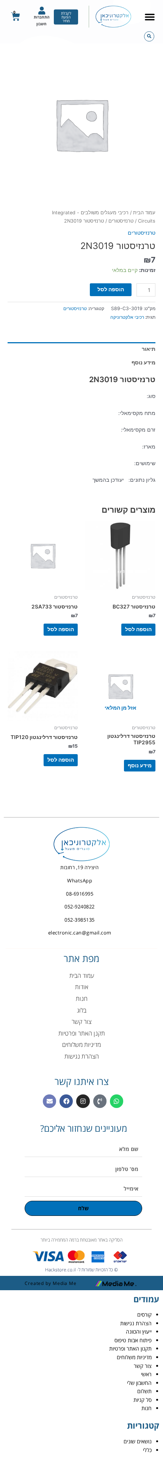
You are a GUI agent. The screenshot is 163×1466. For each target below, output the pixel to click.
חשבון (41, 23)
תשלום (144, 1391)
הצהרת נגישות (136, 1323)
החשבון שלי (139, 1382)
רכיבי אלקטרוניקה (127, 317)
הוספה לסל (110, 289)
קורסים (144, 1314)
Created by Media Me (51, 1283)
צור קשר (143, 1365)
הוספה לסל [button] (138, 629)
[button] (150, 17)
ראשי (146, 1374)
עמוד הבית (144, 212)
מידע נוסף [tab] (143, 363)
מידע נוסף (140, 765)
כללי (147, 1450)
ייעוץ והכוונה (139, 1331)
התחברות (42, 17)
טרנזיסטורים (120, 221)
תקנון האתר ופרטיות (130, 1348)
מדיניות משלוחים (134, 1357)
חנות (146, 1408)
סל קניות (142, 1399)
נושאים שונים (138, 1441)
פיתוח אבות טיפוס (133, 1340)
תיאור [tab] (148, 349)
